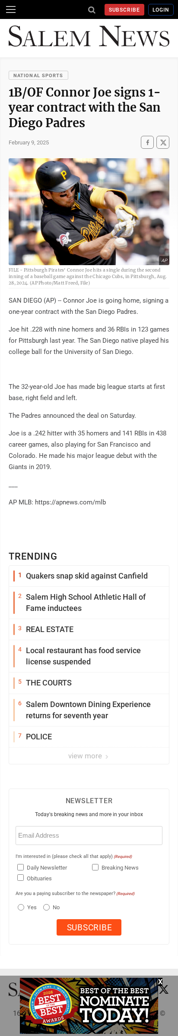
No (56, 907)
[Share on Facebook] (147, 142)
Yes (31, 907)
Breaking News (120, 867)
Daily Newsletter (47, 867)
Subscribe (124, 10)
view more (86, 755)
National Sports (38, 75)
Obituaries (39, 878)
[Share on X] (162, 142)
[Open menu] (11, 9)
